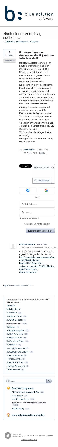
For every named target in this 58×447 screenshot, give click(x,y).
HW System (11, 345)
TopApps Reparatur (15, 362)
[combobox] (27, 381)
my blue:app (17, 396)
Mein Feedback (13, 309)
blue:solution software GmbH (28, 415)
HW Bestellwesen (14, 316)
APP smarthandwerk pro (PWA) (26, 392)
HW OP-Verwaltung (14, 334)
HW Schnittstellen (14, 338)
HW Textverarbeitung (15, 348)
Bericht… (43, 153)
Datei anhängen (43, 180)
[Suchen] (49, 381)
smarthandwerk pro (20, 399)
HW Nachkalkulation (15, 330)
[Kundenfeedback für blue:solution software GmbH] (29, 13)
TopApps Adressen (14, 355)
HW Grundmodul (13, 323)
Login (5, 286)
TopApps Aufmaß (13, 359)
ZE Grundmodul (13, 369)
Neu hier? (37, 224)
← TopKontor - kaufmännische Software (20, 42)
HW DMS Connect (14, 320)
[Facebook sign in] (27, 190)
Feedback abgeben (22, 388)
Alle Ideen (10, 306)
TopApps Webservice (15, 366)
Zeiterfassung (18, 408)
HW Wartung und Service (17, 352)
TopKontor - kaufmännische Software (25, 299)
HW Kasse (11, 327)
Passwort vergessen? (29, 218)
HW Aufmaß (11, 313)
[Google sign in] (46, 190)
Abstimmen (10, 61)
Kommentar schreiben (40, 230)
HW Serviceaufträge (15, 341)
